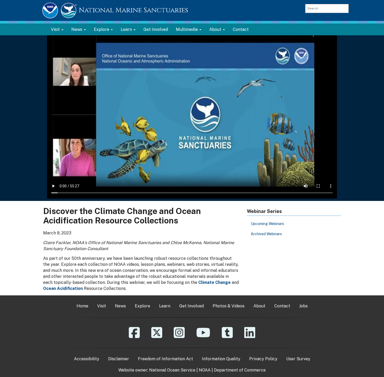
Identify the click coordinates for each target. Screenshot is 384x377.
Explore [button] (102, 29)
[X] (157, 336)
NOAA (205, 370)
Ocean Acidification (63, 288)
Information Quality (221, 358)
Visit (101, 305)
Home (82, 305)
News (120, 305)
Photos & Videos (229, 305)
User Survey (298, 358)
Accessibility (86, 358)
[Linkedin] (250, 336)
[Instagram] (179, 336)
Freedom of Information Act (165, 358)
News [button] (77, 29)
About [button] (215, 29)
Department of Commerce (240, 370)
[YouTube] (203, 336)
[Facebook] (134, 336)
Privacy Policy (263, 358)
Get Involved (155, 29)
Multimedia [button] (187, 29)
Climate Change (214, 282)
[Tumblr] (227, 336)
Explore (142, 305)
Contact (241, 29)
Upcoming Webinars (267, 224)
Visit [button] (56, 29)
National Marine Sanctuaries (133, 10)
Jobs (303, 305)
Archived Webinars (266, 234)
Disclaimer (118, 358)
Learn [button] (127, 29)
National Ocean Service (172, 370)
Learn (164, 305)
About (259, 305)
